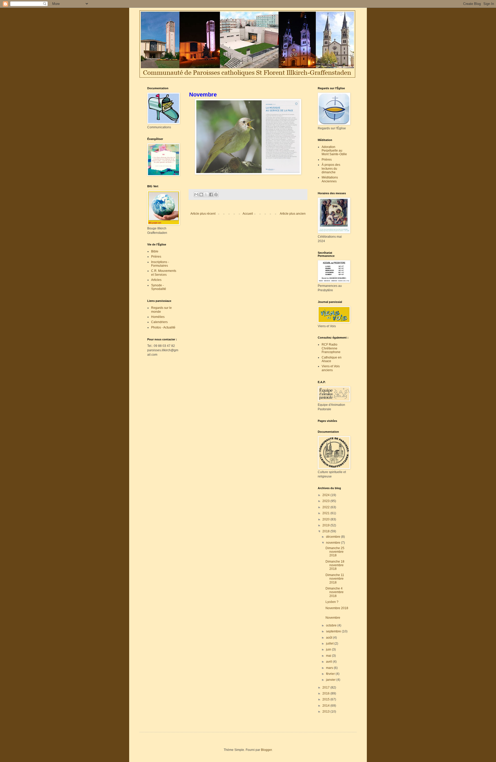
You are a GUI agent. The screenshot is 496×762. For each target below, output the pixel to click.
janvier (331, 680)
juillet (330, 643)
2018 (326, 531)
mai (329, 656)
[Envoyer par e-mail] (196, 194)
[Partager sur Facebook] (211, 194)
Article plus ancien (293, 213)
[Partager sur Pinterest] (216, 194)
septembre (334, 631)
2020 (326, 519)
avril (329, 661)
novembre (333, 542)
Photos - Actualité (163, 327)
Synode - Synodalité (158, 287)
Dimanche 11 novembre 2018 (335, 578)
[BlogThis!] (201, 194)
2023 (326, 501)
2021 (326, 513)
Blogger (266, 750)
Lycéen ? (333, 602)
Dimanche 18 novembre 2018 (335, 565)
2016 (326, 693)
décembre (333, 537)
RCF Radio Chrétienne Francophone (331, 348)
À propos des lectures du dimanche (331, 168)
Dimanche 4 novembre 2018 (335, 592)
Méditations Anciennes (330, 179)
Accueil (248, 213)
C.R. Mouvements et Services (163, 272)
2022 (326, 507)
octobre (331, 625)
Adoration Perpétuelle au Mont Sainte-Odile (334, 150)
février (331, 674)
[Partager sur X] (206, 194)
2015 (326, 699)
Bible (154, 251)
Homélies (158, 317)
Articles (156, 280)
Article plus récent (202, 213)
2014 (326, 705)
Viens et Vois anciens (331, 368)
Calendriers (159, 322)
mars (330, 668)
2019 (326, 525)
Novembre (334, 617)
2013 (326, 711)
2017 (326, 687)
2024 (326, 495)
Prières (156, 256)
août (329, 637)
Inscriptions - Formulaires (160, 263)
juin (329, 649)
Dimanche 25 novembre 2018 (335, 551)
